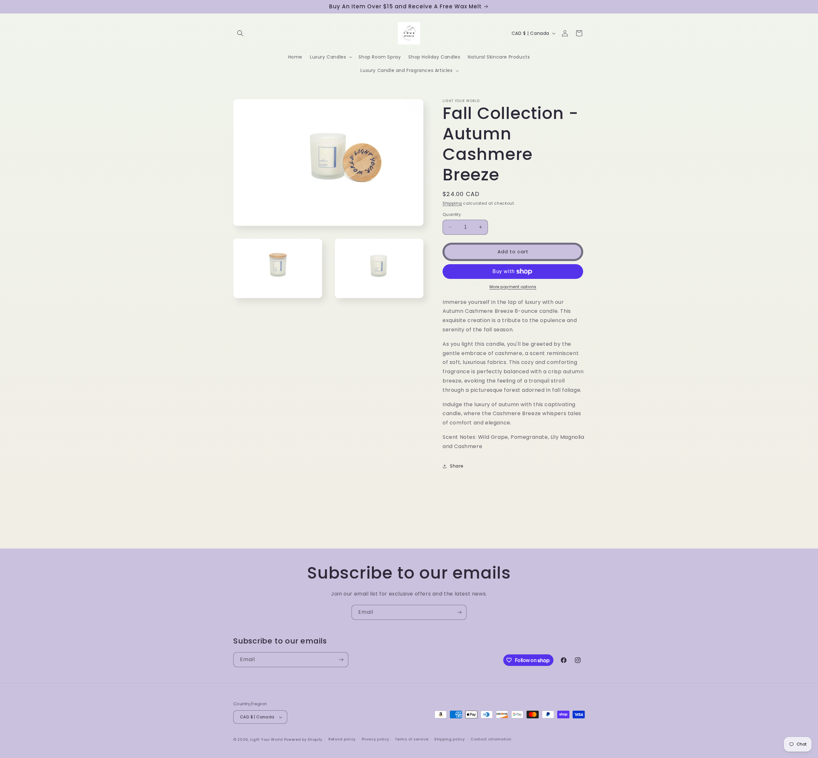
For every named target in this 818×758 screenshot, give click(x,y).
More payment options (513, 286)
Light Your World (267, 739)
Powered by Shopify (303, 739)
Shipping (452, 203)
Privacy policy (375, 739)
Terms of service (411, 739)
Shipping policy (449, 739)
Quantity (452, 214)
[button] (240, 33)
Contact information (491, 739)
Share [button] (457, 466)
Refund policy (342, 739)
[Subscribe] (459, 612)
